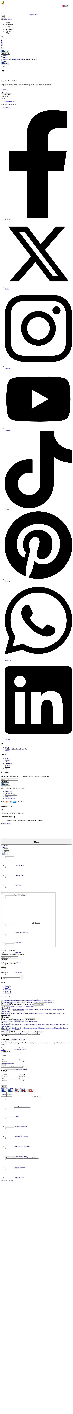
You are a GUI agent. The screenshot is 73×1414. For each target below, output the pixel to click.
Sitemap (7, 751)
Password (22, 1061)
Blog (6, 768)
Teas (6, 762)
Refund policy (9, 793)
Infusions (7, 760)
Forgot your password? (8, 1063)
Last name (22, 1076)
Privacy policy (9, 791)
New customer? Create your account (12, 1067)
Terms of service (9, 796)
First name (22, 1074)
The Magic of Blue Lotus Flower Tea (16, 749)
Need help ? (4, 59)
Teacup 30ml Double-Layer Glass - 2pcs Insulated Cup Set (18, 1006)
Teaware (7, 989)
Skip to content (33, 14)
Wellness (7, 765)
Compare (3, 967)
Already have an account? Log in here (12, 1088)
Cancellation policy (10, 798)
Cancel (3, 1050)
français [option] (4, 1094)
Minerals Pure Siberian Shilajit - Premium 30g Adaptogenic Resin (20, 1034)
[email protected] (17, 59)
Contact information (11, 795)
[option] (4, 1090)
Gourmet (7, 767)
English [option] (9, 1094)
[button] (16, 1004)
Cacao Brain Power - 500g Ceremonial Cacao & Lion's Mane (19, 1021)
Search (7, 747)
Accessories (8, 763)
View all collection (6, 1181)
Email (21, 1048)
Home (6, 758)
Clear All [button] (3, 968)
